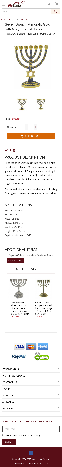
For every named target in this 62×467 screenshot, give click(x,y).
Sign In (6, 388)
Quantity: (11, 126)
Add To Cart (33, 136)
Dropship (7, 408)
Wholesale (8, 395)
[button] (22, 104)
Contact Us (9, 382)
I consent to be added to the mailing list (24, 435)
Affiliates (8, 401)
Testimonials (10, 369)
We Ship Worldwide (13, 375)
